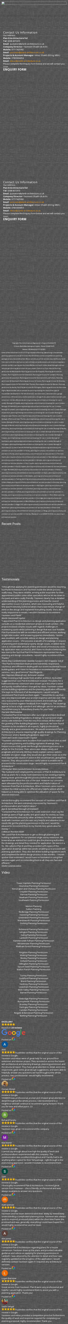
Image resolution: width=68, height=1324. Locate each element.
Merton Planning (34, 906)
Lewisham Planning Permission (34, 986)
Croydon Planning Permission (34, 891)
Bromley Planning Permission (34, 1004)
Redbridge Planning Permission (34, 911)
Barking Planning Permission (34, 1015)
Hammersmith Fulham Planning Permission (34, 940)
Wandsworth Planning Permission (34, 920)
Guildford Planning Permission (34, 978)
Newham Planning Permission (33, 897)
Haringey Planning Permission (33, 1007)
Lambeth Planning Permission (34, 937)
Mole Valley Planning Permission (34, 989)
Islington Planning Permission (33, 932)
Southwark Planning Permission (34, 900)
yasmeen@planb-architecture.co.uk (27, 52)
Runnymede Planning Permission (34, 1001)
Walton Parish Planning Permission (34, 969)
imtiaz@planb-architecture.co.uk (25, 60)
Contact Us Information (20, 32)
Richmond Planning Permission (34, 929)
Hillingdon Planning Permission (34, 963)
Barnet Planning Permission (33, 992)
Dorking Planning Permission (34, 923)
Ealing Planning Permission (34, 935)
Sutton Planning (34, 909)
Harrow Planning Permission (33, 894)
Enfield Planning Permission (33, 961)
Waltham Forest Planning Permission (34, 946)
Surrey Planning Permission (33, 975)
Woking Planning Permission (34, 955)
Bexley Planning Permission (34, 958)
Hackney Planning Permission (34, 984)
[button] (34, 16)
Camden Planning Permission (33, 1010)
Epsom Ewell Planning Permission (34, 966)
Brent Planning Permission (34, 981)
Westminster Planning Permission (33, 943)
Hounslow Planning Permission (34, 886)
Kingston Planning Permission (33, 952)
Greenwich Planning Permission (34, 917)
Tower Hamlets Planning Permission (34, 883)
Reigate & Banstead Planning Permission (34, 1012)
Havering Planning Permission (34, 914)
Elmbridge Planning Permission (34, 998)
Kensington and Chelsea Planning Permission (34, 888)
